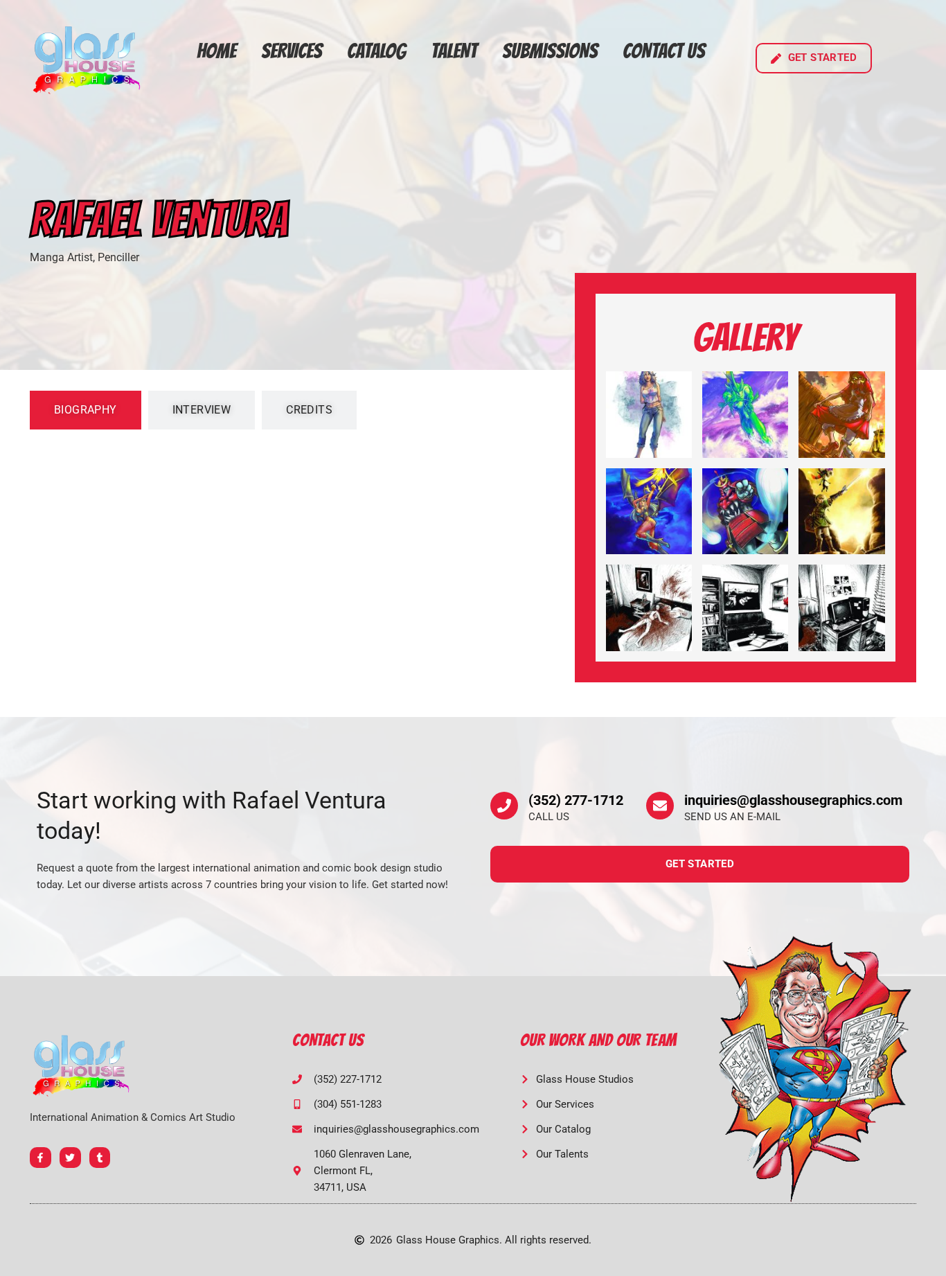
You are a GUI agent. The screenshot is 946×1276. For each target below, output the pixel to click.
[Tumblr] (100, 1158)
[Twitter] (70, 1158)
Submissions (550, 51)
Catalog (376, 51)
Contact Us (664, 51)
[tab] (85, 410)
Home (216, 51)
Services (291, 51)
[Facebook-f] (40, 1158)
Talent (454, 51)
